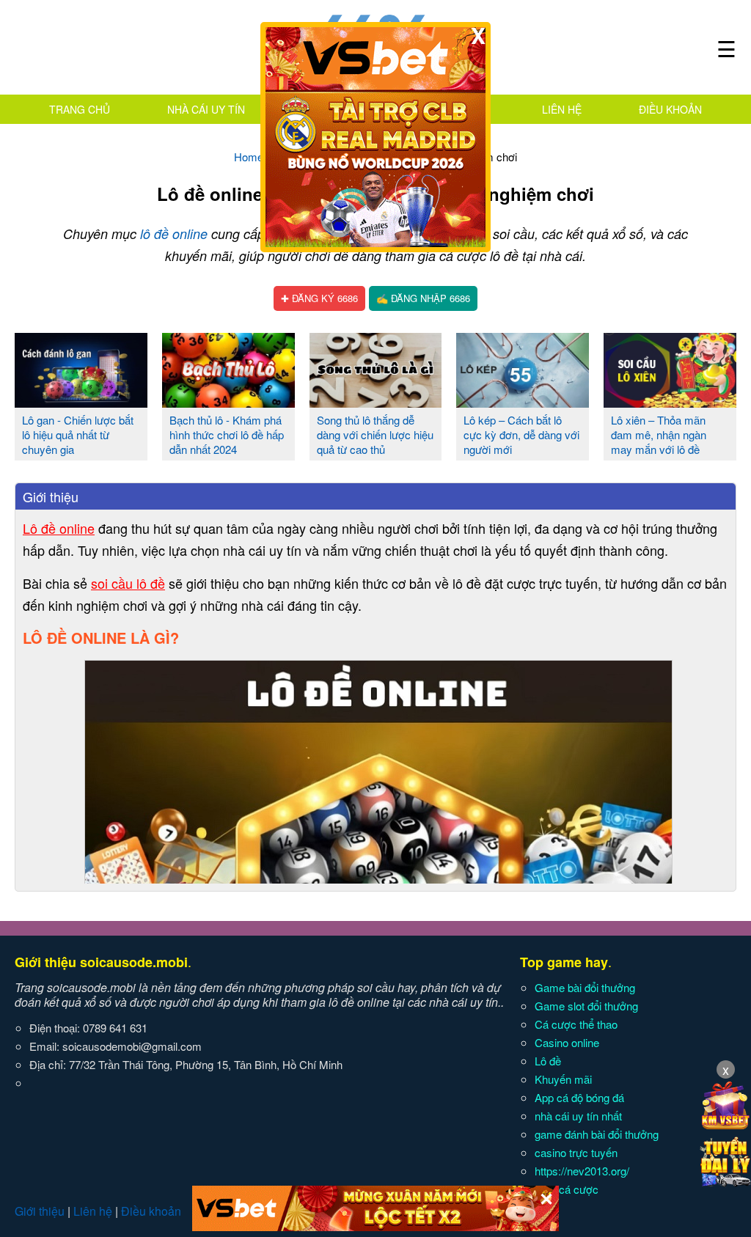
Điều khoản (670, 109)
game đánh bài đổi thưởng (597, 1134)
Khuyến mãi (563, 1079)
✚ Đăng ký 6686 (319, 298)
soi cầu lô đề (128, 582)
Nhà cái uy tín (206, 109)
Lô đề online (59, 527)
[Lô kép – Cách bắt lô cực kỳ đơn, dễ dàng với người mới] (522, 401)
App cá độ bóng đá (579, 1097)
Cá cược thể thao (576, 1024)
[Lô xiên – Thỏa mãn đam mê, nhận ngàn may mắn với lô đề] (670, 401)
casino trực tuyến (576, 1152)
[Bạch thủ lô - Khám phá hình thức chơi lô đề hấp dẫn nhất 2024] (228, 401)
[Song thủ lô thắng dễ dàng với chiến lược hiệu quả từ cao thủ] (375, 401)
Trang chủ (79, 109)
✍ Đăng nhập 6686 (423, 298)
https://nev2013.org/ (582, 1170)
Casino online (567, 1042)
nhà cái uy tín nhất (578, 1115)
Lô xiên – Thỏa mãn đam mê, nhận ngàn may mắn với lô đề (658, 434)
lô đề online (174, 233)
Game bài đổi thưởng (585, 987)
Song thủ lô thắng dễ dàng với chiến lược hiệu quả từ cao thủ (375, 434)
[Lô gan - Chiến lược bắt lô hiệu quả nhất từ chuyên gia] (81, 401)
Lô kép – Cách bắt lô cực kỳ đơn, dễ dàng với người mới (521, 434)
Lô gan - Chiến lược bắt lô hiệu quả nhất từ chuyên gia (77, 434)
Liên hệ (562, 109)
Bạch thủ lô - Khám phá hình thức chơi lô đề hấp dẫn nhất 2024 (226, 434)
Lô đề (548, 1060)
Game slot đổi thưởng (586, 1005)
